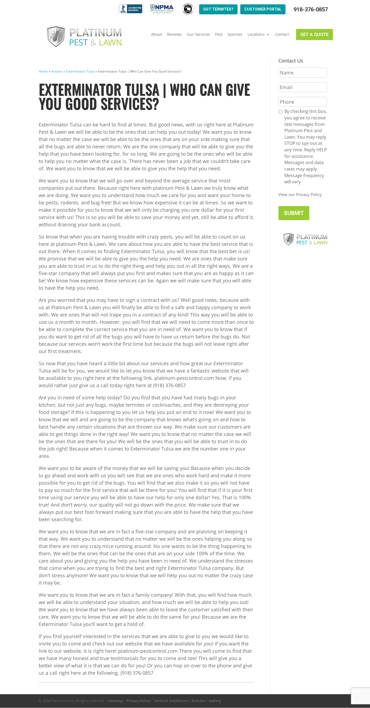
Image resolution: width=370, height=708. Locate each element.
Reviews (174, 34)
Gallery (215, 700)
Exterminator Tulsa (80, 71)
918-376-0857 (311, 9)
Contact (282, 34)
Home (43, 71)
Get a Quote (314, 34)
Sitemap (115, 700)
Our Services (198, 34)
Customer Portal (262, 9)
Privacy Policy (138, 700)
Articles (57, 71)
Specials (235, 34)
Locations (256, 34)
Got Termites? (218, 9)
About (156, 34)
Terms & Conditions (171, 700)
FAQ (218, 34)
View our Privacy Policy (300, 194)
